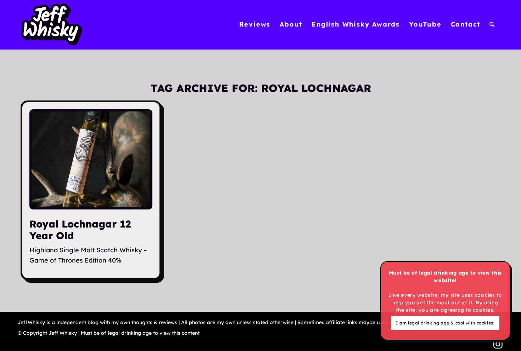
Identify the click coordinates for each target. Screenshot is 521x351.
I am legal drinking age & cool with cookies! (445, 323)
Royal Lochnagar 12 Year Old (80, 229)
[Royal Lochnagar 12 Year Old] (90, 159)
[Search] (492, 24)
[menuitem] (255, 24)
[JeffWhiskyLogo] (51, 24)
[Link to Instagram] (498, 344)
